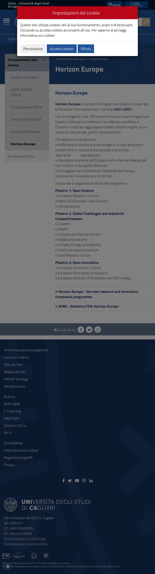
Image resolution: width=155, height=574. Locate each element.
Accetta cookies (61, 48)
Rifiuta (86, 48)
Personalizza (33, 48)
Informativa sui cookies (37, 35)
